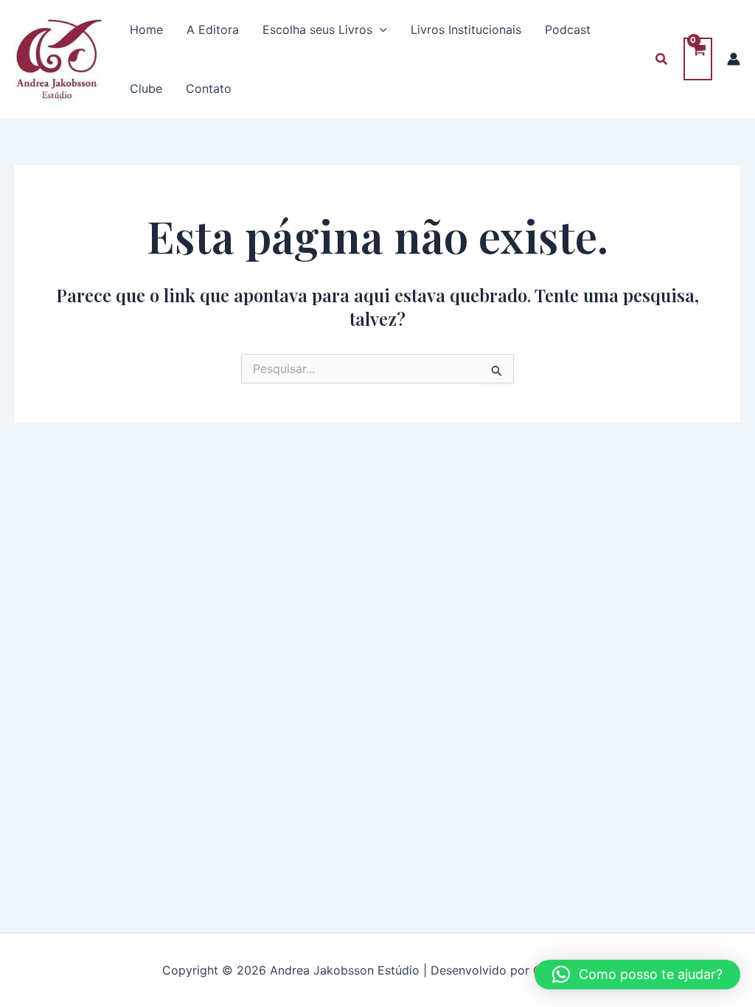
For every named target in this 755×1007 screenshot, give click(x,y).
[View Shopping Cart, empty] (697, 59)
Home (146, 29)
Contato (209, 88)
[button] (379, 29)
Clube (146, 88)
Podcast (568, 29)
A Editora (213, 29)
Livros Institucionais (466, 29)
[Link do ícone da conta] (733, 59)
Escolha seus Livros (317, 29)
